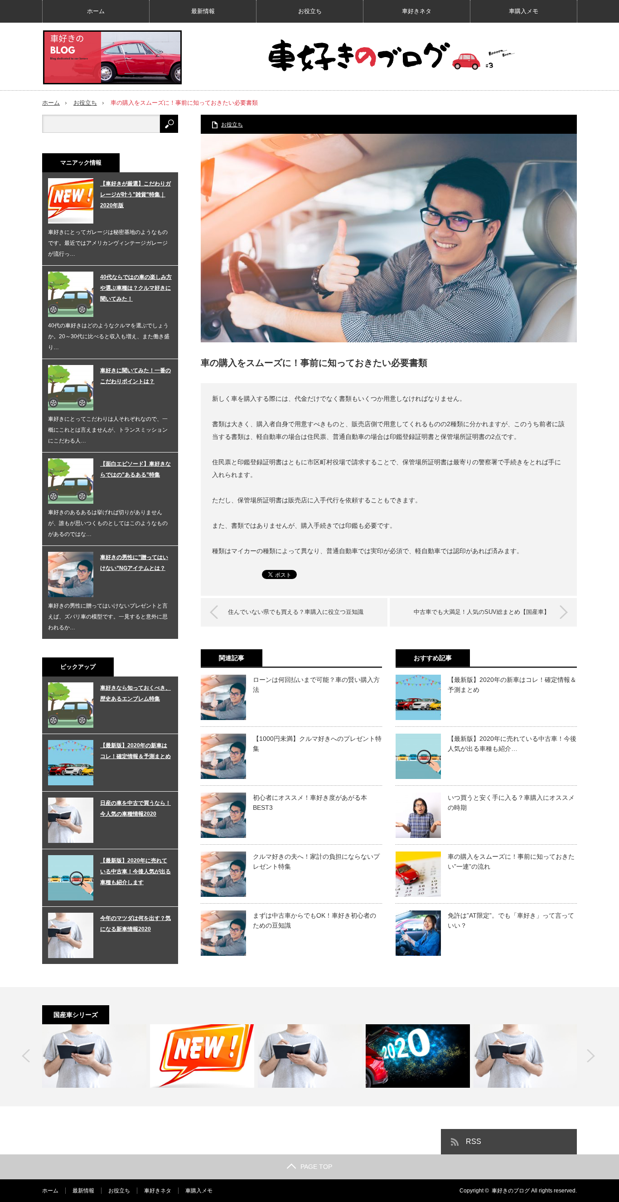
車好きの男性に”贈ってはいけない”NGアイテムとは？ (134, 562)
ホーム (96, 11)
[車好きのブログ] (112, 57)
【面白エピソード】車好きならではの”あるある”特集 (135, 469)
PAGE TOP (316, 1166)
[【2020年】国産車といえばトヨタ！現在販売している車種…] (418, 1056)
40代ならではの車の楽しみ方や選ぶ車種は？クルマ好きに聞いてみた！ (136, 288)
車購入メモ (523, 11)
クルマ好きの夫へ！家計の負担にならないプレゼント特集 (316, 861)
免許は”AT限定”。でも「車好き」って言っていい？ (511, 920)
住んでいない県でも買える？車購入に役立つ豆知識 (295, 611)
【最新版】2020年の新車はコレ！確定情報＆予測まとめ (512, 684)
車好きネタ (416, 11)
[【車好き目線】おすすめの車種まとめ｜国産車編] (94, 1056)
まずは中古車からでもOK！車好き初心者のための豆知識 (314, 920)
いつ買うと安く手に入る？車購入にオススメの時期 (511, 802)
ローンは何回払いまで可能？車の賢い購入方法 (316, 684)
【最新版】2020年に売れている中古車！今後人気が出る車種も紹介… (512, 743)
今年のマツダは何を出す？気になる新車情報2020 (135, 923)
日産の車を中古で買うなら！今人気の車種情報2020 (135, 808)
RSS (473, 1141)
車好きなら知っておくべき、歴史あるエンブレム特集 (135, 693)
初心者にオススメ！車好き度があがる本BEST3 (310, 802)
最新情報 (203, 11)
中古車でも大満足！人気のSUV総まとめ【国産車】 (482, 611)
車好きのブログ (511, 1190)
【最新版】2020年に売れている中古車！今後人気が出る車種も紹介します (135, 871)
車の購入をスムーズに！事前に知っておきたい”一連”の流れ (511, 861)
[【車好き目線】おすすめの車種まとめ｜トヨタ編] (310, 1056)
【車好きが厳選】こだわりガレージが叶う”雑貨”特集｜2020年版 (135, 194)
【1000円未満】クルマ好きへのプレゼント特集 (317, 743)
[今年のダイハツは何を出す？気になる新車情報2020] (526, 1056)
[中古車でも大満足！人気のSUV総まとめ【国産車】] (202, 1056)
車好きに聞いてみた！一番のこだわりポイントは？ (135, 375)
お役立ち (310, 11)
